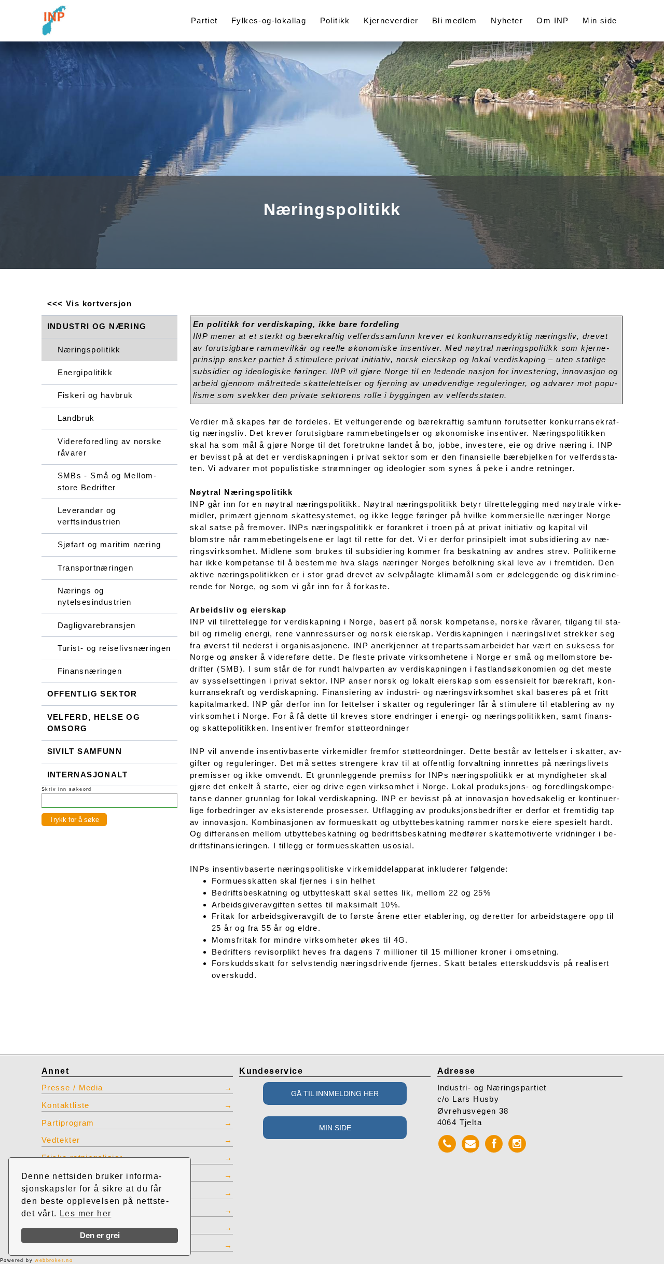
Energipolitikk (85, 372)
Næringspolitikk (89, 350)
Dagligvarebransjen (97, 625)
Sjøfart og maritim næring (109, 545)
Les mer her (85, 1213)
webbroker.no (54, 1260)
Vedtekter (61, 1140)
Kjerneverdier (391, 21)
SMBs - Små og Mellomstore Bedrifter (107, 481)
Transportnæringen (96, 568)
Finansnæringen (90, 671)
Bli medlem (454, 21)
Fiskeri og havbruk (95, 395)
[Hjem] (100, 14)
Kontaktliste (66, 1105)
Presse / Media (72, 1088)
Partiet (204, 21)
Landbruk (76, 418)
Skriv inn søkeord (67, 789)
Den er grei (100, 1235)
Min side (600, 21)
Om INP (552, 21)
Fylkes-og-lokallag (268, 21)
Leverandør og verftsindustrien (89, 516)
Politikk (335, 21)
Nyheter (507, 21)
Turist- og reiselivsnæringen (114, 648)
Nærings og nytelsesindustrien (95, 596)
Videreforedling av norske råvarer (110, 447)
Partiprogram (68, 1123)
